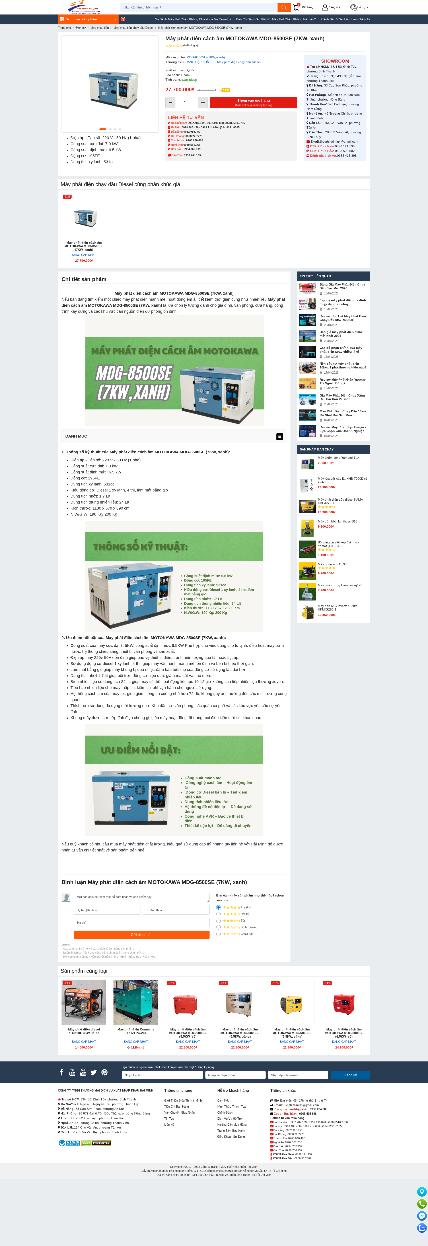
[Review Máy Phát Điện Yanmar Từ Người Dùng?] (307, 384)
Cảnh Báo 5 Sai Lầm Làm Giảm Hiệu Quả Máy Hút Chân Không (331, 19)
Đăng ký (350, 1075)
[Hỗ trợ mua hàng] (422, 1204)
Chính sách (225, 1112)
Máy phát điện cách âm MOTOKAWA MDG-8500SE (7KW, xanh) (83, 246)
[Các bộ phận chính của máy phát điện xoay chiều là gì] (307, 352)
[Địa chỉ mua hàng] (422, 1191)
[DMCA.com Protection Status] (96, 1143)
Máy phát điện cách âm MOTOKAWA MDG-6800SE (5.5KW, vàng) (291, 1033)
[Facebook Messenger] (422, 1216)
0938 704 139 (293, 1150)
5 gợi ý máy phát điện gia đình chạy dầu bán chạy (343, 302)
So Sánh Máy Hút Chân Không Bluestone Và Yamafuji (158, 19)
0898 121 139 (345, 146)
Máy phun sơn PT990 (333, 564)
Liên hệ (169, 1124)
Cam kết (223, 1100)
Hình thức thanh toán (232, 1106)
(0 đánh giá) (190, 45)
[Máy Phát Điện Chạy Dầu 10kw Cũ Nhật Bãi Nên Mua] (307, 415)
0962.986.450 (191, 131)
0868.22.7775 (193, 136)
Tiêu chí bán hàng (176, 1106)
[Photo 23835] (110, 84)
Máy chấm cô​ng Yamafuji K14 (339, 457)
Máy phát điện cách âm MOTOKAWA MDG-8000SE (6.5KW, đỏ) (344, 1033)
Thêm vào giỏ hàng (253, 103)
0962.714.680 (209, 127)
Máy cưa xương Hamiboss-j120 (340, 585)
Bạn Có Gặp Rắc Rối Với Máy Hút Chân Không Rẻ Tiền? (241, 19)
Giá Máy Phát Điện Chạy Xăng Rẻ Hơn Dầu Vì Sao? (342, 397)
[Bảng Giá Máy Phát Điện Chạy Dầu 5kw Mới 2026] (307, 288)
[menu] (279, 436)
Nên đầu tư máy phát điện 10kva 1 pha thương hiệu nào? (343, 365)
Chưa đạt (247, 934)
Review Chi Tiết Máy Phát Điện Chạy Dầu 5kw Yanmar (343, 318)
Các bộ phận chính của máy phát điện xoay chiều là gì (341, 349)
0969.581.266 (191, 144)
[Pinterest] (104, 1072)
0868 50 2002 (345, 151)
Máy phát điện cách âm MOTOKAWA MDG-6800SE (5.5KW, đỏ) (188, 1033)
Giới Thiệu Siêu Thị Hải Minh (183, 1100)
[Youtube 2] (82, 1072)
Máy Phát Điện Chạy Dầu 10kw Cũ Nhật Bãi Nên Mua (343, 413)
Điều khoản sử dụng (231, 1136)
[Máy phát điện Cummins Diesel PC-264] (135, 1002)
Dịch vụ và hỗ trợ (229, 1118)
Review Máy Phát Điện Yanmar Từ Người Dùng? (342, 381)
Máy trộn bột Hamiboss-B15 (337, 521)
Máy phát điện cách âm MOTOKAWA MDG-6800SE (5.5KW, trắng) (239, 1033)
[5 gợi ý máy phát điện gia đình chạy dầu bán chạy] (307, 304)
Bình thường (249, 927)
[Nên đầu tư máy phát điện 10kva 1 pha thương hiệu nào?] (307, 368)
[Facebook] (61, 1072)
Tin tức (169, 1118)
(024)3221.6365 (230, 127)
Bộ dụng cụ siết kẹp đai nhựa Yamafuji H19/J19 (338, 544)
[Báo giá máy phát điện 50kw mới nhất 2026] (307, 336)
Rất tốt (245, 914)
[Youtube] (72, 1072)
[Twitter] (93, 1072)
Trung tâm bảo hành (231, 1130)
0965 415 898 (347, 155)
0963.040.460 (194, 140)
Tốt (243, 920)
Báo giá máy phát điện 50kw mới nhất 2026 (341, 333)
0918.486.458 (190, 127)
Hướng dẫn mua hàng (232, 1124)
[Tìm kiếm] (284, 7)
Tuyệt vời (247, 907)
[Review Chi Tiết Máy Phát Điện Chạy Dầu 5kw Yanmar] (307, 320)
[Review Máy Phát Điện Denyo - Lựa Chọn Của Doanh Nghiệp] (307, 431)
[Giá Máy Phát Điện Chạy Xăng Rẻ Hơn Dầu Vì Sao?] (307, 399)
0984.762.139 (192, 149)
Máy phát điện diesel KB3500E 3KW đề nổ (84, 1031)
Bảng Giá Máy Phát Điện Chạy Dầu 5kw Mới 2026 (342, 286)
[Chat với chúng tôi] (422, 1228)
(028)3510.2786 (235, 123)
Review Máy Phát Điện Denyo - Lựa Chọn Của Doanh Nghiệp (343, 429)
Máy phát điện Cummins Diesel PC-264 (135, 1031)
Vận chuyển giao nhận (179, 1112)
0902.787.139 (196, 123)
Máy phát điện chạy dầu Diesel (239, 62)
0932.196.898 (215, 123)
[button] (360, 7)
